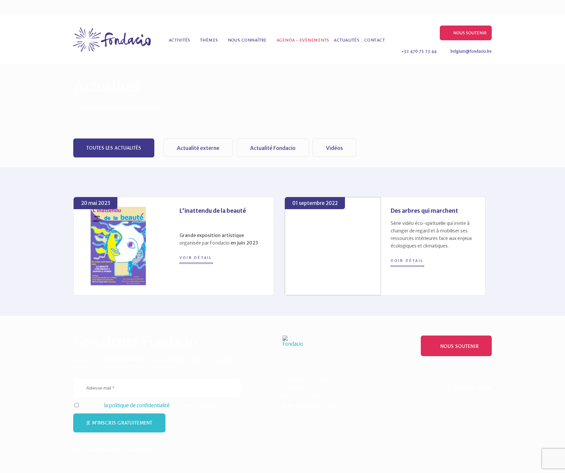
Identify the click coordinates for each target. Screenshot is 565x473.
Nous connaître (247, 40)
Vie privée (84, 450)
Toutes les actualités (113, 148)
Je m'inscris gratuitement (119, 423)
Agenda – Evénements (303, 40)
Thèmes (209, 40)
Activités (179, 40)
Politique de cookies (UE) (124, 450)
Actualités (346, 40)
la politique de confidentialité (137, 405)
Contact (374, 40)
